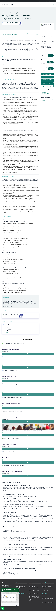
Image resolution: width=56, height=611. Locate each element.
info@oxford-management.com (37, 1)
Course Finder (19, 4)
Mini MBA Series (45, 590)
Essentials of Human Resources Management (10, 417)
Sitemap (30, 600)
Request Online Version (47, 83)
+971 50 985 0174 (50, 1)
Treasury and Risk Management (20, 589)
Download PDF (48, 86)
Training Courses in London (33, 587)
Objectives (9, 34)
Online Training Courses (46, 586)
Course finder (31, 584)
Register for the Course (47, 74)
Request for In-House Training (47, 80)
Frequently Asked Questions (34, 597)
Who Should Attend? (32, 34)
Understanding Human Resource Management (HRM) (12, 349)
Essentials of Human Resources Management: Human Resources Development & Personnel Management (22, 430)
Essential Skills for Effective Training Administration (12, 471)
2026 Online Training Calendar (47, 598)
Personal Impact (26, 34)
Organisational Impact (20, 34)
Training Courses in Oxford (33, 589)
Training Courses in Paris (33, 594)
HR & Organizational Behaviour (46, 91)
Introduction (4, 34)
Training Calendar (32, 586)
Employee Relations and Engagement (9, 457)
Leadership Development (19, 584)
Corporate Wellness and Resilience (46, 94)
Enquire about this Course (47, 76)
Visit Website (7, 332)
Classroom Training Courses (47, 584)
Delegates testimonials (33, 599)
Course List (31, 601)
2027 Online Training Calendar (47, 602)
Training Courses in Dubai (33, 593)
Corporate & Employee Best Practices (9, 444)
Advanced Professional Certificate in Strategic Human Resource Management (17, 362)
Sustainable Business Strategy (20, 587)
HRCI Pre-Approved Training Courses (47, 100)
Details (28, 353)
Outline (37, 34)
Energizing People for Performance (9, 376)
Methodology (14, 34)
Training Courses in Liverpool (34, 590)
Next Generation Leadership (20, 586)
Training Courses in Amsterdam (34, 596)
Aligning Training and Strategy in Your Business (11, 403)
